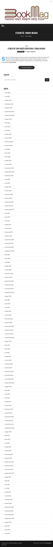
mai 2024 (7, 130)
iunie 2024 (8, 126)
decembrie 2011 (9, 462)
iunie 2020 (8, 157)
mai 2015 (7, 307)
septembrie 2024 (10, 115)
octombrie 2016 (9, 247)
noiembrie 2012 (9, 420)
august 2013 (8, 386)
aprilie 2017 (8, 224)
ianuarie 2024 (8, 145)
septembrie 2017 (9, 209)
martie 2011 (8, 496)
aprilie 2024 (8, 134)
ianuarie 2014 (8, 368)
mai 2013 (7, 398)
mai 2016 (7, 262)
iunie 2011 (7, 484)
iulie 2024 (7, 123)
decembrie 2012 (9, 417)
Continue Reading (26, 67)
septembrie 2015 (9, 292)
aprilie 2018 (8, 187)
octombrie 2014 (9, 334)
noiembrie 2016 (9, 243)
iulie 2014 (7, 345)
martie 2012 (8, 450)
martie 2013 (8, 405)
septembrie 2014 (9, 337)
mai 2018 (7, 183)
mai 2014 (7, 353)
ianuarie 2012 (8, 458)
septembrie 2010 (9, 518)
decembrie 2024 (9, 111)
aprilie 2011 (8, 492)
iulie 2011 (7, 481)
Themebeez (48, 543)
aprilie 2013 (8, 401)
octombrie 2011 (9, 469)
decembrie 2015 (9, 281)
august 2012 (8, 432)
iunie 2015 (7, 304)
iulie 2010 (7, 526)
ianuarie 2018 (8, 198)
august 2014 (8, 341)
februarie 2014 (9, 364)
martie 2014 (8, 360)
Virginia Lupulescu (31, 51)
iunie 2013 (7, 394)
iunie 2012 (7, 439)
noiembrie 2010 (9, 511)
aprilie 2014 (8, 356)
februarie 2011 (9, 499)
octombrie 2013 (9, 379)
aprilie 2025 (8, 100)
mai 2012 (7, 443)
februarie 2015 (9, 319)
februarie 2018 (9, 194)
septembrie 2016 (9, 251)
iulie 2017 (7, 213)
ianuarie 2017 (8, 236)
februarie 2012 (9, 454)
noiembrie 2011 (9, 466)
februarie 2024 (9, 142)
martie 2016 (8, 270)
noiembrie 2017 (9, 206)
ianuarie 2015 (8, 322)
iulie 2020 (7, 153)
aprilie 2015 (8, 311)
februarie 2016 (9, 273)
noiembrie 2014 (9, 330)
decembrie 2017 (9, 202)
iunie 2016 (7, 258)
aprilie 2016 (8, 266)
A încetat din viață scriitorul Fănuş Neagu (26, 48)
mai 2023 (7, 149)
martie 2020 (8, 164)
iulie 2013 (7, 390)
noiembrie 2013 (9, 375)
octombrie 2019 (9, 168)
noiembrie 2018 (9, 175)
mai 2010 (7, 533)
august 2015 (8, 296)
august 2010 (8, 522)
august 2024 (8, 119)
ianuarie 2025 (8, 108)
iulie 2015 (7, 300)
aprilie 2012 (8, 447)
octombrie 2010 (9, 514)
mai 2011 (7, 488)
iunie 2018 (7, 179)
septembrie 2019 (9, 172)
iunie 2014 (7, 349)
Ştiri (26, 46)
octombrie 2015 (9, 288)
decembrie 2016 (9, 239)
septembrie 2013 (9, 383)
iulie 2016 (7, 255)
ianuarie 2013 (8, 413)
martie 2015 (8, 315)
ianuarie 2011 (8, 503)
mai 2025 (7, 96)
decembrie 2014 (9, 326)
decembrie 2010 (9, 507)
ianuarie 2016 (8, 277)
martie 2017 (8, 228)
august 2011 (8, 477)
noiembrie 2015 (9, 285)
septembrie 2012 (9, 428)
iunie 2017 (7, 217)
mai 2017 (7, 221)
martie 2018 (8, 191)
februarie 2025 (9, 104)
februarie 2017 (9, 232)
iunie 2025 (8, 93)
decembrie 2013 (9, 371)
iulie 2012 (7, 435)
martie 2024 (8, 138)
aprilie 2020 (8, 160)
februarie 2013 (9, 409)
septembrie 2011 (9, 473)
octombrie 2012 (9, 424)
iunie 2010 (7, 530)
